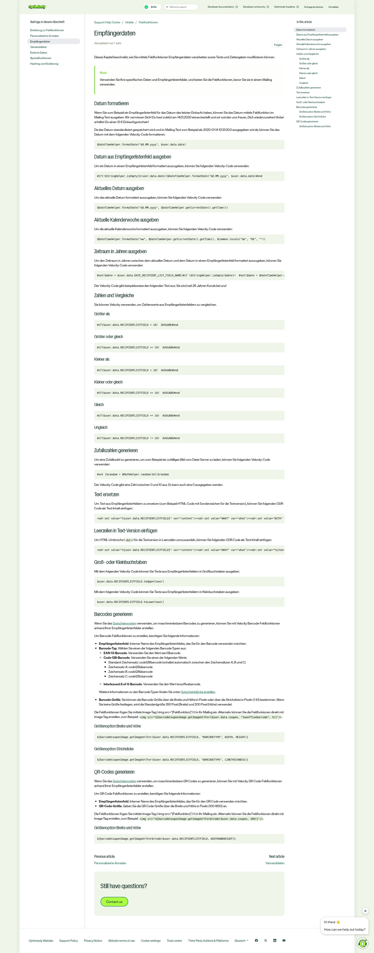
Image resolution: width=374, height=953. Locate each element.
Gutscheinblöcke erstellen (198, 691)
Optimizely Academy (284, 7)
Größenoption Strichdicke (312, 117)
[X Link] (265, 941)
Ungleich (303, 83)
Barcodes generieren (306, 107)
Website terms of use (121, 940)
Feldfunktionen (148, 22)
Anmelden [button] (333, 7)
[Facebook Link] (256, 941)
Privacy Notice (93, 940)
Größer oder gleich (308, 63)
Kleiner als (304, 68)
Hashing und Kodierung (44, 63)
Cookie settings (151, 940)
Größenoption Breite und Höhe (315, 112)
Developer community (254, 7)
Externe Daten (38, 52)
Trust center (174, 940)
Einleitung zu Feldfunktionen (47, 30)
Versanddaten (275, 863)
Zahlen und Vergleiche (307, 54)
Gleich (302, 78)
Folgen (278, 44)
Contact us (114, 902)
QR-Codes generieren (307, 121)
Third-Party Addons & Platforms (208, 940)
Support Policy (68, 940)
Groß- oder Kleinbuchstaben (310, 102)
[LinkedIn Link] (274, 941)
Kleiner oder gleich (308, 73)
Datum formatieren (305, 30)
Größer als (304, 59)
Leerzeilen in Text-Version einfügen (314, 97)
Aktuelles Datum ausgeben (309, 39)
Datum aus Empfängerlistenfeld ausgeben (317, 35)
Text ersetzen (303, 92)
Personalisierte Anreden (110, 863)
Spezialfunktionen (40, 58)
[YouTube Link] (283, 941)
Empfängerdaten (40, 41)
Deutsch (240, 940)
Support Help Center (107, 22)
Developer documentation (221, 7)
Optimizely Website (41, 940)
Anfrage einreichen (313, 7)
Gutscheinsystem (124, 623)
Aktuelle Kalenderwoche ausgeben (313, 44)
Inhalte (129, 22)
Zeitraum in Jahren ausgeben (311, 49)
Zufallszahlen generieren (308, 88)
